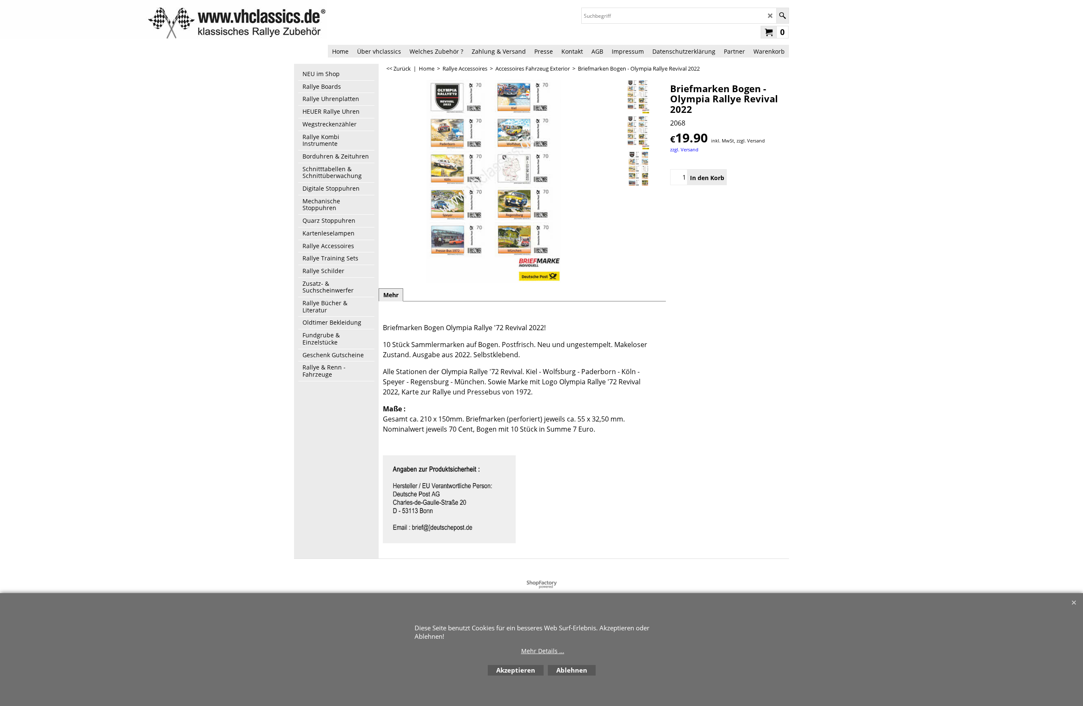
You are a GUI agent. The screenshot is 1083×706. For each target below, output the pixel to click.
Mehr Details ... (542, 651)
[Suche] (782, 15)
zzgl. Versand (684, 149)
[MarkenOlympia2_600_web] (638, 169)
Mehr (391, 295)
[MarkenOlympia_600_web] (638, 133)
